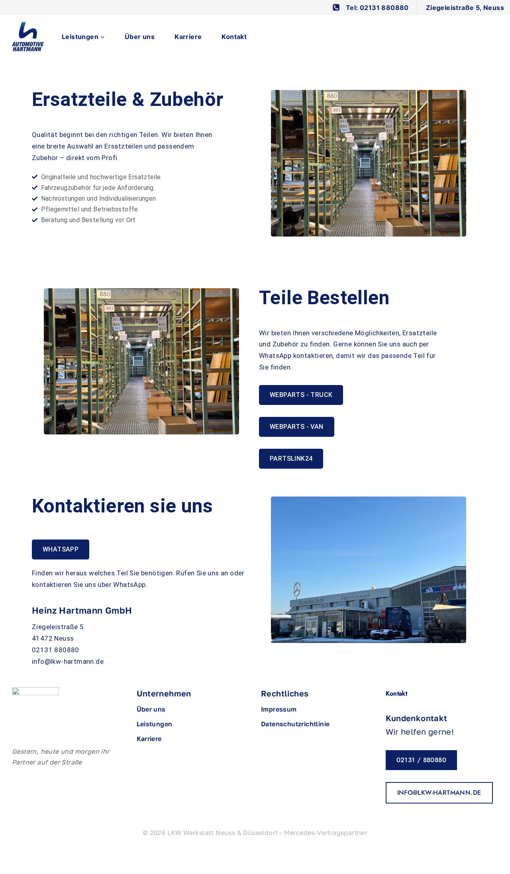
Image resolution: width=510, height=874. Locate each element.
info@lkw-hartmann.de (68, 661)
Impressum (279, 709)
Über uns (140, 37)
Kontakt (234, 37)
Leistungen (155, 724)
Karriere (188, 37)
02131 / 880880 (421, 760)
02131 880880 (55, 650)
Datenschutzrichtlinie (295, 724)
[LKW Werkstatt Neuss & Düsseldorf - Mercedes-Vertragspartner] (28, 37)
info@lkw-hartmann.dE (439, 792)
